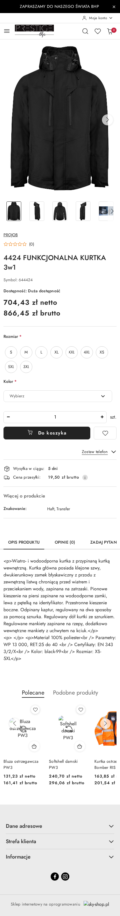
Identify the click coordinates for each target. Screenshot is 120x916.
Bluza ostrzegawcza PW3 (20, 764)
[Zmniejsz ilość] (8, 417)
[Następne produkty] (105, 723)
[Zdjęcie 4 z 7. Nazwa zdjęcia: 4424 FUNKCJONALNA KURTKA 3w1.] (83, 211)
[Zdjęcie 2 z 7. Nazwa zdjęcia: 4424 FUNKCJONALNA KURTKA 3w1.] (37, 211)
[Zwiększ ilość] (102, 417)
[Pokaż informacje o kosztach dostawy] (85, 477)
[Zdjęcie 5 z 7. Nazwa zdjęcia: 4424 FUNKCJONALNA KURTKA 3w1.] (106, 211)
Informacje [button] (18, 857)
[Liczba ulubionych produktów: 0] (97, 31)
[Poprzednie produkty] (14, 723)
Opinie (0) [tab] (65, 542)
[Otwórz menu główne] (6, 31)
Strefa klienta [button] (21, 841)
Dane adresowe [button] (24, 826)
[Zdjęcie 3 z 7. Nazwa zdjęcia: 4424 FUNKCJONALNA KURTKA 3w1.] (60, 211)
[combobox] (57, 396)
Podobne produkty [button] (75, 692)
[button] (107, 119)
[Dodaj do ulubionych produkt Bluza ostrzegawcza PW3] (35, 709)
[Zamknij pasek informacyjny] (114, 6)
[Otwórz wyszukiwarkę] (85, 31)
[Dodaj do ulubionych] (105, 433)
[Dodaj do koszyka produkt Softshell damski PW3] (80, 746)
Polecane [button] (33, 692)
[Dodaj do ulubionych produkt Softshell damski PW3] (80, 709)
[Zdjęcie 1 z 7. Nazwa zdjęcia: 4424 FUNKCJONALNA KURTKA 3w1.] (13, 211)
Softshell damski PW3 (63, 764)
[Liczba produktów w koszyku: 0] (110, 31)
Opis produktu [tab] (24, 542)
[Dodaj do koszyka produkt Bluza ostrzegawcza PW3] (34, 746)
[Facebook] (55, 876)
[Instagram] (65, 876)
